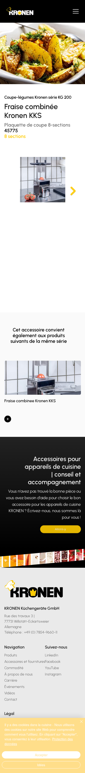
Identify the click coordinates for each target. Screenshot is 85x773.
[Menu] (76, 11)
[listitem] (42, 393)
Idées (41, 765)
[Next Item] (73, 191)
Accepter (41, 755)
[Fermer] (78, 724)
